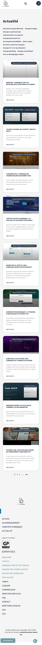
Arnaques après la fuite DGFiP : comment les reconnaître (19, 406)
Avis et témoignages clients (13, 54)
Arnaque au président (25, 51)
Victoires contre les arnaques (14, 45)
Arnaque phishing (9, 51)
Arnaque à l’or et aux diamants (14, 48)
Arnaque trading (31, 29)
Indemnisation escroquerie (13, 35)
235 (26, 474)
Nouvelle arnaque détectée (13, 29)
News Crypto (27, 41)
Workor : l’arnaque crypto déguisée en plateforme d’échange (20, 83)
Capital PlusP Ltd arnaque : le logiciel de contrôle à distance (19, 219)
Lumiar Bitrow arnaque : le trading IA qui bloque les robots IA (20, 313)
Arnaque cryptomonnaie (12, 32)
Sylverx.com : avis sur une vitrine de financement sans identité (20, 451)
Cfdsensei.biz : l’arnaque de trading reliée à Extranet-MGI (18, 175)
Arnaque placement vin (11, 38)
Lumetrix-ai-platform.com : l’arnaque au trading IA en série (19, 359)
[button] (26, 4)
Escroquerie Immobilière (12, 41)
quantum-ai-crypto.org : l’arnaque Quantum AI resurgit (19, 266)
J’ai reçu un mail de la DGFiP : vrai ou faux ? (21, 130)
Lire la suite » (10, 100)
